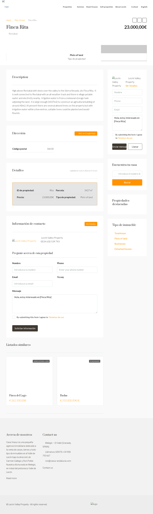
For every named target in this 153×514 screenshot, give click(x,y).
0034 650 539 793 (50, 241)
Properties (67, 7)
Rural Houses (92, 7)
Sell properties (106, 7)
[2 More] (124, 47)
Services (80, 7)
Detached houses (123, 249)
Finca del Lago (17, 395)
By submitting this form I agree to (40, 317)
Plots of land (120, 238)
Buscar (127, 182)
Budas (63, 395)
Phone (60, 263)
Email (15, 277)
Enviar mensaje (119, 146)
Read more (11, 478)
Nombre (16, 263)
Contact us (48, 468)
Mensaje (16, 291)
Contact (134, 7)
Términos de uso (56, 317)
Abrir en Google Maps (87, 133)
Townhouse (120, 233)
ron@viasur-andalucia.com (58, 461)
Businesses (120, 243)
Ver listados (91, 224)
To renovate (95, 361)
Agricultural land (41, 361)
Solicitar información (25, 328)
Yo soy (60, 277)
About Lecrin (120, 7)
